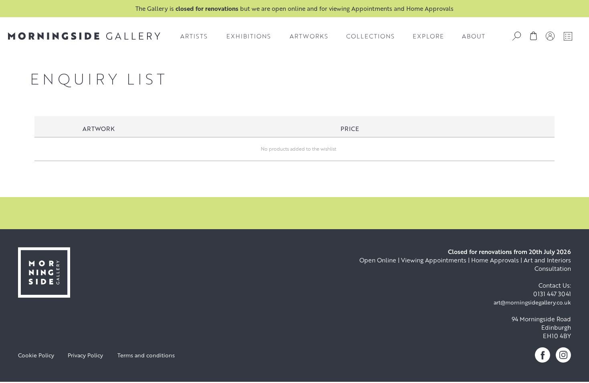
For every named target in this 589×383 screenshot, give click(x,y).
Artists (194, 36)
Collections (370, 36)
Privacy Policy (85, 355)
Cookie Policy (36, 355)
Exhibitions (248, 36)
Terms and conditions (146, 355)
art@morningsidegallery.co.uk (532, 302)
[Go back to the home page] (84, 36)
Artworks (309, 36)
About (473, 36)
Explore (428, 36)
